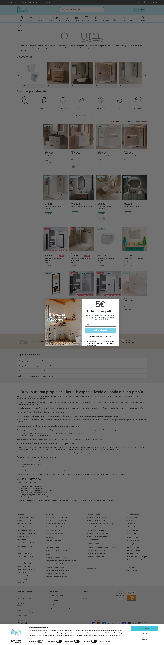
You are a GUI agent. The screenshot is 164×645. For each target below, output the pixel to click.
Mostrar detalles (105, 641)
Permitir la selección (144, 634)
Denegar (144, 639)
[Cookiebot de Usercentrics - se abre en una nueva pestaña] (16, 641)
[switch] (59, 641)
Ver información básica (94, 340)
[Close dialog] (116, 301)
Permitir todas (144, 628)
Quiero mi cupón (100, 330)
